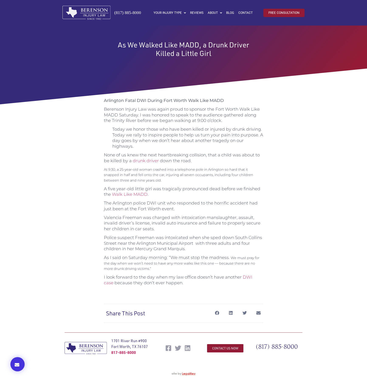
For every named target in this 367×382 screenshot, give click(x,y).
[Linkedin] (187, 348)
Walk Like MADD (130, 194)
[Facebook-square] (168, 348)
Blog (230, 13)
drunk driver (146, 160)
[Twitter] (178, 348)
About (213, 13)
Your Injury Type (168, 13)
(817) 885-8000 (127, 12)
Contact (245, 13)
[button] (17, 364)
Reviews (196, 13)
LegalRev (188, 374)
